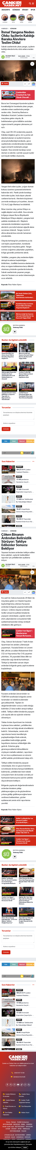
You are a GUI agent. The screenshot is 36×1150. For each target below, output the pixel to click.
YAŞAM (23, 1131)
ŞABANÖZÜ (20, 1139)
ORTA (13, 1139)
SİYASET (25, 10)
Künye (8, 1122)
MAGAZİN (29, 1126)
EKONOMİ (16, 1124)
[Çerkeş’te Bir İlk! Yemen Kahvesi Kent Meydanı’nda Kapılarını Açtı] (26, 366)
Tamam (25, 1147)
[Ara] (30, 3)
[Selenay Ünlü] (6, 329)
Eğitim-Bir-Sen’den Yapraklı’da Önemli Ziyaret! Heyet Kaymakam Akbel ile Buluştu (26, 901)
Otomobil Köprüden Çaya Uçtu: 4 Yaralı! (24, 491)
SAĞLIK (8, 1129)
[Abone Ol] (33, 84)
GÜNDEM (16, 10)
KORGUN (27, 1137)
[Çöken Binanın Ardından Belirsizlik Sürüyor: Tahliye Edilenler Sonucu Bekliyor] (18, 579)
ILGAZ (13, 1137)
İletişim (13, 1122)
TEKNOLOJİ (26, 1129)
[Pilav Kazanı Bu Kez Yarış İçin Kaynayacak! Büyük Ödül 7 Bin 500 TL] (26, 872)
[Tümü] (33, 461)
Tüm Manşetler (26, 1106)
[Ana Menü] (33, 3)
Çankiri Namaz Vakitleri (9, 1101)
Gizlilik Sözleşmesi (23, 1122)
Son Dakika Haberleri (7, 1113)
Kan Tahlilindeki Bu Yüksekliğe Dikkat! (24, 500)
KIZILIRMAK (20, 1137)
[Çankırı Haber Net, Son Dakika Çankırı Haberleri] (11, 3)
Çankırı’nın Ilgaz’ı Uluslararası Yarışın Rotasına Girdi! (8, 899)
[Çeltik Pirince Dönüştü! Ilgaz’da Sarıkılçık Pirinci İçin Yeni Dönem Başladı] (26, 387)
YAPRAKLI (28, 1139)
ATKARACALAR (9, 1135)
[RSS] (28, 1084)
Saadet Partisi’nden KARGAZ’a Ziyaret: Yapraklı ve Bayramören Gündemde (9, 396)
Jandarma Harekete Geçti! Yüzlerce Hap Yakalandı (25, 481)
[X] (10, 1084)
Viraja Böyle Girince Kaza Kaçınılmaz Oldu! (25, 510)
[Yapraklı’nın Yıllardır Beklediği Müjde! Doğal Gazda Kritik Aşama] (26, 912)
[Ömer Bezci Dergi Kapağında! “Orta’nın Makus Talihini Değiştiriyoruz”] (9, 912)
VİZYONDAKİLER (15, 1131)
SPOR (33, 10)
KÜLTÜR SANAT (20, 1126)
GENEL (19, 476)
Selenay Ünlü (18, 327)
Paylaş (6, 83)
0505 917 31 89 (19, 1073)
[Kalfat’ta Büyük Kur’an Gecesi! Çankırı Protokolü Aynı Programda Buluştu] (9, 872)
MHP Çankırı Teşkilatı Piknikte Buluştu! (23, 471)
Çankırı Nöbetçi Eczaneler (9, 1095)
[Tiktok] (21, 1084)
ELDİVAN (7, 1137)
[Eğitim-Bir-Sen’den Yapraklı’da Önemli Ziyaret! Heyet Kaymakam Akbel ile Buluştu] (26, 891)
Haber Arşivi (25, 1112)
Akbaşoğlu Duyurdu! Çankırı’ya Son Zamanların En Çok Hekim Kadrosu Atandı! (9, 376)
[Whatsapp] (25, 1084)
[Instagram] (14, 1084)
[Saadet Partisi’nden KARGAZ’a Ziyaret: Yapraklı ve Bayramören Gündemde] (9, 387)
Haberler (4, 28)
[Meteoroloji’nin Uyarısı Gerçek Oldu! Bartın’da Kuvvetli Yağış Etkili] (26, 347)
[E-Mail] (14, 331)
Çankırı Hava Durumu (24, 1095)
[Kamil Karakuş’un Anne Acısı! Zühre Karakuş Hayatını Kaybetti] (9, 347)
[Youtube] (18, 1084)
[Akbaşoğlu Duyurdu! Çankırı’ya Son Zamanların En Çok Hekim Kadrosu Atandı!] (9, 366)
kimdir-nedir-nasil (8, 1126)
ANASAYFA (6, 10)
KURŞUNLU (7, 1139)
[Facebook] (7, 1084)
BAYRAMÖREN (20, 1135)
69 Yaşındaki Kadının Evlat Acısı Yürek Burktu (25, 520)
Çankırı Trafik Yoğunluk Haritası (24, 1101)
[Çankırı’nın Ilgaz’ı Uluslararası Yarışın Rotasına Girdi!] (9, 891)
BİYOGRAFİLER (7, 1124)
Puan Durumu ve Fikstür (9, 1107)
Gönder (6, 429)
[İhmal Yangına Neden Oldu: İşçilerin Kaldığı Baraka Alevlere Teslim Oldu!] (18, 70)
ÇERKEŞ (28, 1135)
